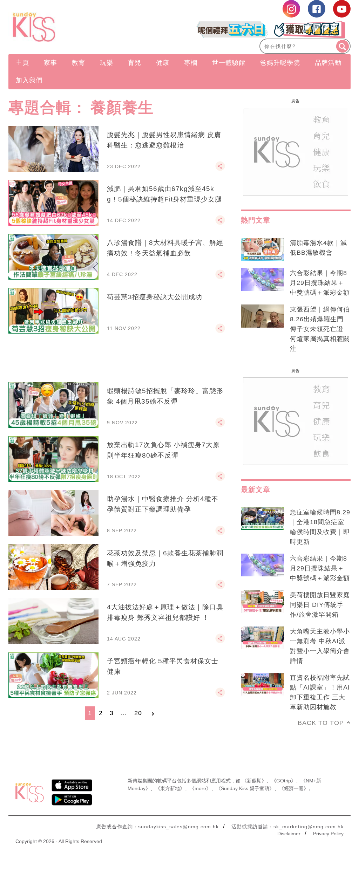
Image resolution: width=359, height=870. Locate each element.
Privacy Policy (328, 833)
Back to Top (321, 722)
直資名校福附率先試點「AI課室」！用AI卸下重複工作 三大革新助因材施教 (320, 692)
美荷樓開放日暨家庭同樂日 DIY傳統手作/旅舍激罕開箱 (320, 604)
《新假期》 (254, 780)
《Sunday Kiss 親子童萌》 (245, 788)
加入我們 (29, 80)
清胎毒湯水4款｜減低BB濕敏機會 (318, 247)
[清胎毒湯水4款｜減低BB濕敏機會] (262, 249)
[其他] (220, 169)
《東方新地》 (170, 788)
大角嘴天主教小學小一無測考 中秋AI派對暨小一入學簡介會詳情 (320, 646)
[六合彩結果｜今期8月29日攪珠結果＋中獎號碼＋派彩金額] (262, 279)
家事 (50, 62)
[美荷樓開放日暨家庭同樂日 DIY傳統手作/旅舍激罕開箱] (262, 601)
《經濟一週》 (294, 788)
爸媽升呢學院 (280, 62)
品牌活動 (328, 62)
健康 (162, 62)
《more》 (200, 788)
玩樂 (106, 62)
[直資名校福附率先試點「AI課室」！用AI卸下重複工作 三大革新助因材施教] (262, 684)
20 (138, 713)
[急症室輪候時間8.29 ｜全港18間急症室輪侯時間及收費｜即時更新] (262, 518)
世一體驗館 (228, 62)
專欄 (190, 62)
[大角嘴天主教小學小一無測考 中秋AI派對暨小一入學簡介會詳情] (262, 638)
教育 (78, 62)
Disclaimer (288, 833)
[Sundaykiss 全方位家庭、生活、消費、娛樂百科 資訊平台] (59, 27)
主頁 (22, 62)
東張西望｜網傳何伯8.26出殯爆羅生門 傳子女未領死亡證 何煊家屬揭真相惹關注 (320, 329)
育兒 (134, 62)
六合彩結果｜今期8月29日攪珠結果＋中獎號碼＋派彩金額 (320, 282)
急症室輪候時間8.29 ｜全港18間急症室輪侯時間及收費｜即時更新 (320, 527)
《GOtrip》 (283, 780)
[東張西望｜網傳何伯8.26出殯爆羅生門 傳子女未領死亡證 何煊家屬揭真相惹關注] (262, 316)
